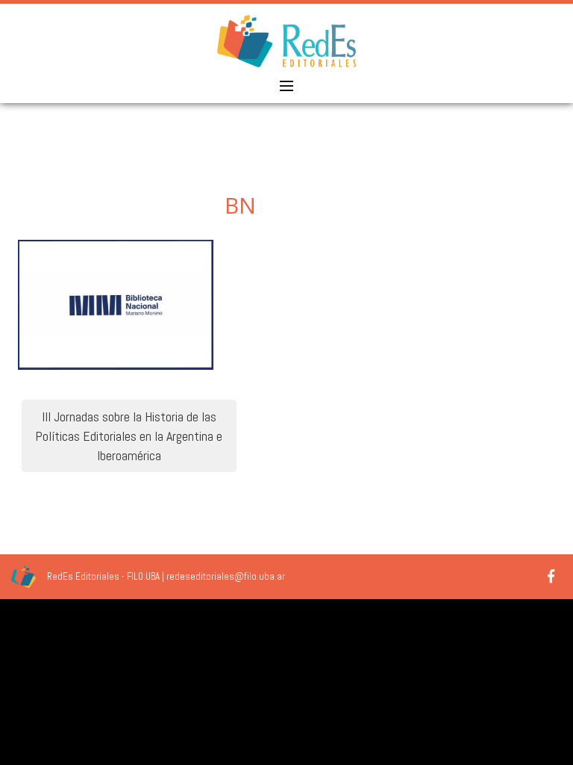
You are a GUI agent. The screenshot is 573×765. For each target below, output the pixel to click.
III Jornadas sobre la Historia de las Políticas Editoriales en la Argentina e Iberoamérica (128, 435)
